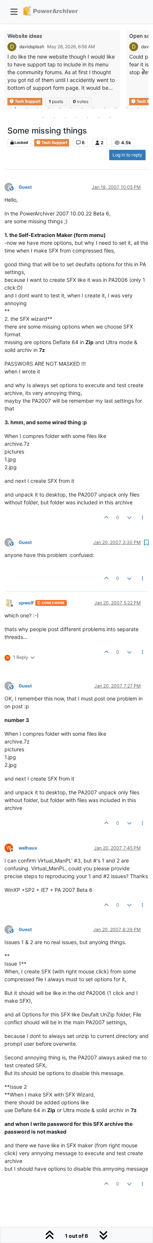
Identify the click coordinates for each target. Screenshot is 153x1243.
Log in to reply (127, 155)
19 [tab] (110, 117)
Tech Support (54, 142)
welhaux (28, 848)
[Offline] (11, 602)
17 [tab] (87, 117)
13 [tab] (43, 117)
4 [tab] (48, 107)
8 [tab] (93, 107)
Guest (25, 187)
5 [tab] (60, 107)
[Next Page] (143, 71)
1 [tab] (15, 107)
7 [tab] (82, 107)
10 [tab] (115, 107)
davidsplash (31, 46)
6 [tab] (71, 107)
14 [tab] (54, 117)
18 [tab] (98, 117)
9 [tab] (104, 107)
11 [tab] (126, 107)
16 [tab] (76, 117)
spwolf (26, 603)
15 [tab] (65, 117)
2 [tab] (26, 107)
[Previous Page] (10, 71)
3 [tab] (37, 107)
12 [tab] (137, 107)
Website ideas (24, 36)
